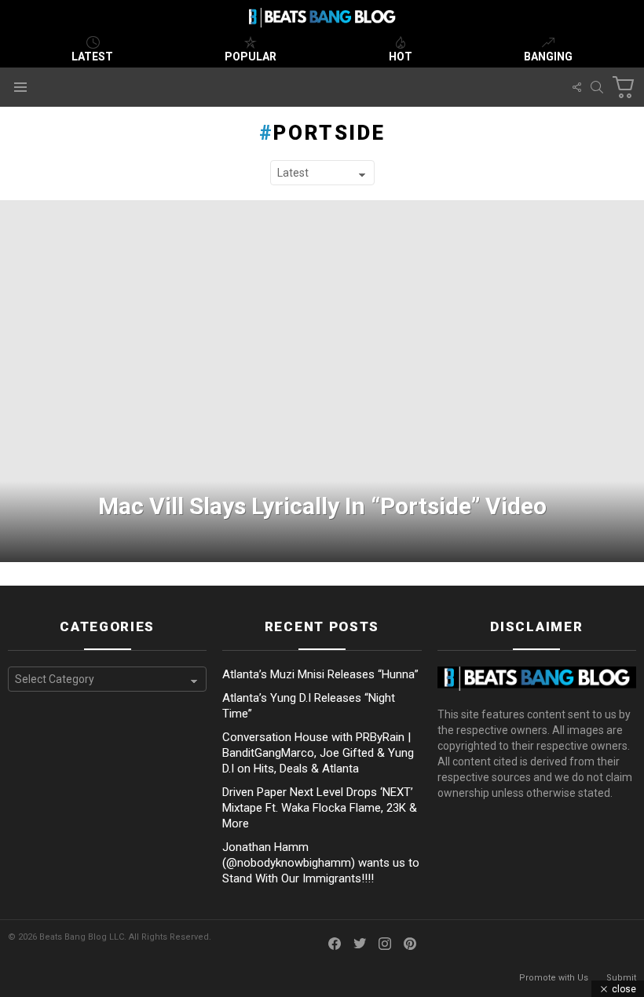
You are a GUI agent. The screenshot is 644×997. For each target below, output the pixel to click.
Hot (400, 56)
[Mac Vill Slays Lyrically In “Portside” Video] (322, 381)
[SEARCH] (597, 87)
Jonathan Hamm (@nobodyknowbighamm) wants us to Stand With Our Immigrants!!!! (320, 863)
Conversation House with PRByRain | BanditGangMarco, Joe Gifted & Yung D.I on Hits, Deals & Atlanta (318, 753)
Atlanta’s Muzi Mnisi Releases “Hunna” (320, 674)
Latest (92, 56)
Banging (548, 56)
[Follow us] (576, 87)
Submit (621, 978)
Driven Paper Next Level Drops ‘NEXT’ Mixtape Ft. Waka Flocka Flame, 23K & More (319, 808)
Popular (250, 56)
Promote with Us (553, 978)
